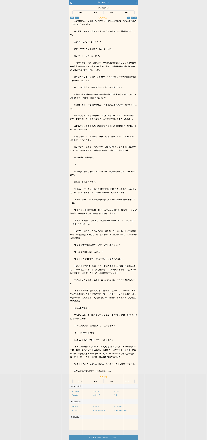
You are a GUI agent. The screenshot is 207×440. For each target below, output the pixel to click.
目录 (95, 12)
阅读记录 (98, 438)
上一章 (80, 12)
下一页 (127, 12)
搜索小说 (106, 438)
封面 (111, 12)
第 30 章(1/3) (103, 2)
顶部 (114, 438)
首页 (90, 438)
